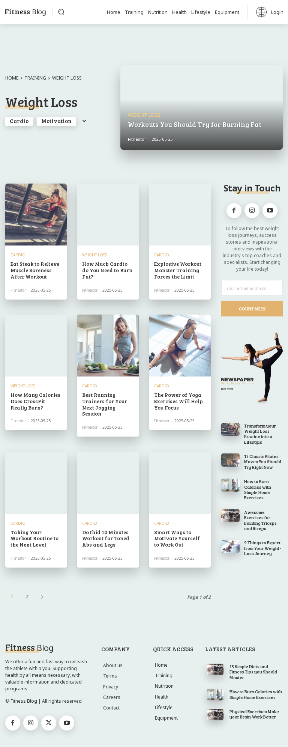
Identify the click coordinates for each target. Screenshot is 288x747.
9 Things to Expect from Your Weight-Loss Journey (262, 547)
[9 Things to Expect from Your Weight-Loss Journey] (230, 546)
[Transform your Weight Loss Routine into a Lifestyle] (230, 429)
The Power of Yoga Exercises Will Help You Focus (178, 401)
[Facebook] (234, 210)
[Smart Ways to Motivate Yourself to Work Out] (180, 483)
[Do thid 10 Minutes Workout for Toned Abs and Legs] (108, 483)
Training (35, 78)
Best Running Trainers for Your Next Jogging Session (104, 404)
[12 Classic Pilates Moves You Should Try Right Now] (230, 459)
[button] (61, 11)
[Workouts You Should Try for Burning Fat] (201, 107)
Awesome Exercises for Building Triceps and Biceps (260, 520)
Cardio (19, 121)
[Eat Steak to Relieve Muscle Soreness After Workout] (36, 214)
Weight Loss (144, 115)
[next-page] (42, 596)
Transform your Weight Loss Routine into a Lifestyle (260, 434)
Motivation (56, 121)
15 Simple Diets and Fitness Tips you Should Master (253, 671)
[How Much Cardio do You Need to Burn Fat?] (108, 214)
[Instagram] (252, 210)
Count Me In (252, 309)
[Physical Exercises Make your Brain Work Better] (215, 714)
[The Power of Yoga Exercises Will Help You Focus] (180, 346)
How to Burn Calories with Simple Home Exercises (257, 489)
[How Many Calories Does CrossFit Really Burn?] (36, 346)
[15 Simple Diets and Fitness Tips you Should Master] (215, 669)
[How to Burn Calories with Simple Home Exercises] (230, 485)
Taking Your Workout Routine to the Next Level (34, 538)
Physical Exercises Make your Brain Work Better (254, 714)
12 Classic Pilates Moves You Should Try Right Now (262, 461)
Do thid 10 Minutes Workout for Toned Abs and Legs (105, 538)
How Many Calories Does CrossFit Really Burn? (35, 401)
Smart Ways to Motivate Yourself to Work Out (177, 538)
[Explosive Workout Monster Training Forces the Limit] (180, 214)
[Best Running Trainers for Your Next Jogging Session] (108, 346)
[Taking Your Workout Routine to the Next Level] (36, 483)
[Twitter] (48, 722)
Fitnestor (18, 290)
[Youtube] (270, 210)
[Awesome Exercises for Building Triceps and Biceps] (230, 515)
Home (11, 78)
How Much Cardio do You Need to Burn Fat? (107, 270)
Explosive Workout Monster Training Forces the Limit (177, 270)
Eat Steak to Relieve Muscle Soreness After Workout (34, 270)
